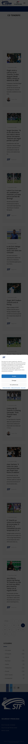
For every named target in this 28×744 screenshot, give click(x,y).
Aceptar (14, 376)
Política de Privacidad (15, 387)
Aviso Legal (23, 387)
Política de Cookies (6, 387)
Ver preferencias (14, 384)
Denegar (14, 380)
